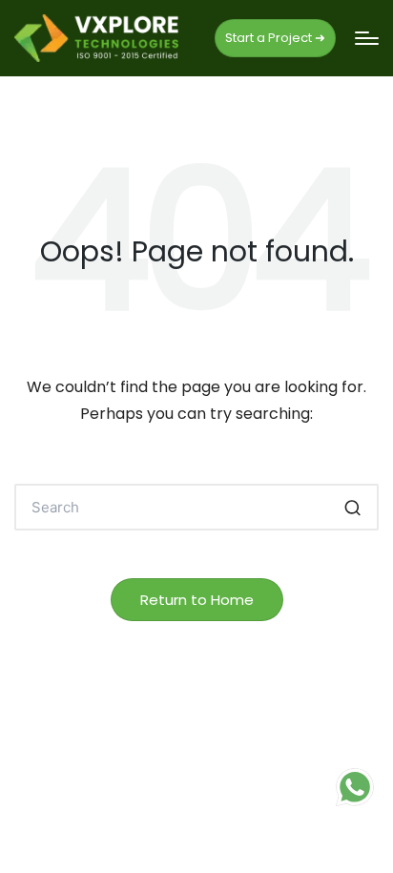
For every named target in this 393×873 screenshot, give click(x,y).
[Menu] (367, 38)
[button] (275, 38)
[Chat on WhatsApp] (355, 787)
